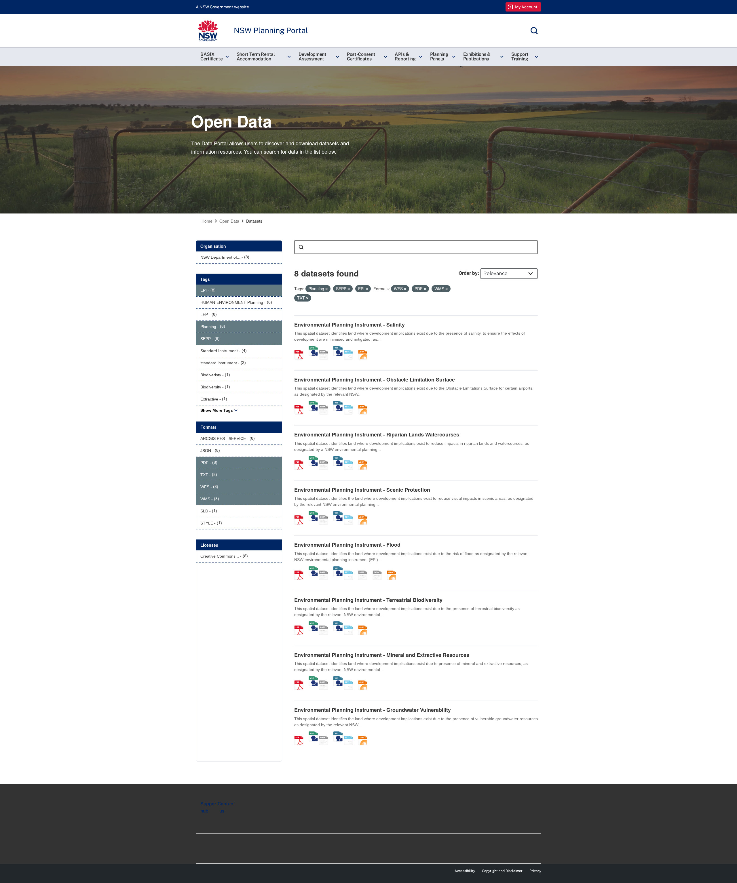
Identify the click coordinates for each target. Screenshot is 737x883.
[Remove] (326, 289)
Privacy (535, 871)
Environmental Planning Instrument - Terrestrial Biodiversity (368, 600)
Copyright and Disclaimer (502, 871)
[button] (214, 56)
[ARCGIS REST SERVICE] (325, 349)
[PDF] (300, 349)
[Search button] (301, 247)
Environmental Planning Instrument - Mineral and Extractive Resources (381, 655)
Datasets (254, 221)
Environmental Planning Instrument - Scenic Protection (362, 489)
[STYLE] (364, 569)
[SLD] (379, 569)
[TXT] (350, 349)
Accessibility (465, 871)
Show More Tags (216, 410)
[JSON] (364, 349)
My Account (526, 7)
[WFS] (338, 349)
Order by (468, 273)
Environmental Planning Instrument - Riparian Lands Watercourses (376, 434)
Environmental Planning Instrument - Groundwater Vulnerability (372, 710)
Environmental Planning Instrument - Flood (347, 544)
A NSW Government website (222, 7)
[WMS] (313, 349)
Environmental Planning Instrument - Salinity (349, 324)
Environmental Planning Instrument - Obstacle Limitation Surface (374, 379)
